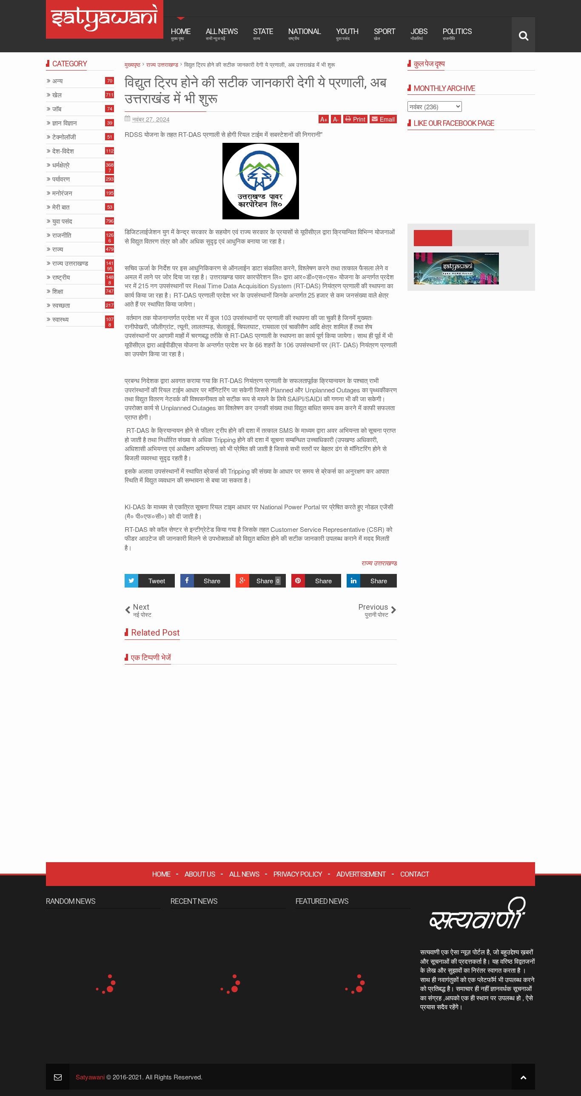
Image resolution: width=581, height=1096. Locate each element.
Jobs (418, 34)
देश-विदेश (63, 151)
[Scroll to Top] (523, 1077)
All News (222, 34)
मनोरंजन (62, 193)
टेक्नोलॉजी (64, 137)
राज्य (57, 249)
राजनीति (61, 235)
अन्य (57, 81)
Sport (384, 34)
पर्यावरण (61, 179)
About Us (200, 874)
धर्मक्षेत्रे (61, 165)
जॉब (56, 109)
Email (387, 119)
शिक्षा (57, 291)
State (263, 34)
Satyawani (90, 1076)
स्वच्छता (61, 305)
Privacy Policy (297, 874)
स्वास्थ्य (60, 319)
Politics (457, 34)
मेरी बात (60, 207)
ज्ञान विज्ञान (64, 123)
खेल (57, 95)
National (304, 34)
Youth (347, 34)
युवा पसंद (62, 221)
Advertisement (361, 874)
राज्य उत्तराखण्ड (379, 562)
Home (181, 34)
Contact (414, 874)
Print (359, 119)
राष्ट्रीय (61, 277)
